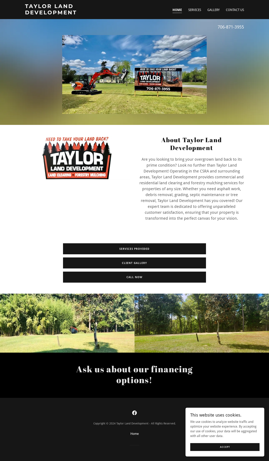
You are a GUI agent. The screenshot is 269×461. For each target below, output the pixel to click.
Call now (134, 277)
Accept (225, 446)
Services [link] (194, 10)
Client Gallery (134, 263)
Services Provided (134, 248)
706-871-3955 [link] (231, 27)
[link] (63, 13)
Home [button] (134, 434)
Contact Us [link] (235, 10)
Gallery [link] (213, 10)
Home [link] (177, 10)
